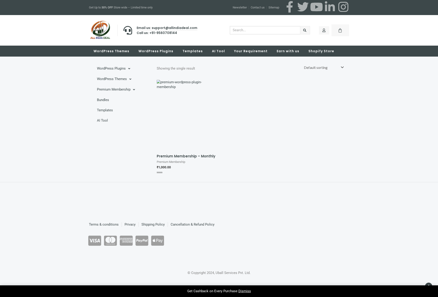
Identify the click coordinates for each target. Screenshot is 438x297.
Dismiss (244, 291)
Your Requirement (251, 51)
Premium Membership (113, 89)
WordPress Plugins (155, 51)
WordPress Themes (111, 51)
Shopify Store (321, 51)
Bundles (103, 100)
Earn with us (288, 51)
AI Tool (218, 51)
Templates (192, 51)
